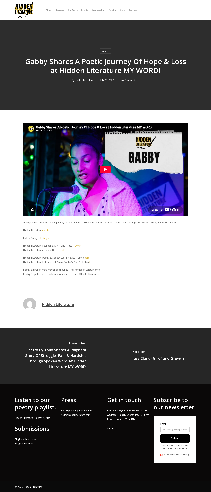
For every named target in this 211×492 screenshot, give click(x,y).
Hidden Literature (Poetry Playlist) (33, 417)
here (87, 257)
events (45, 230)
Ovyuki (78, 245)
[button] (194, 10)
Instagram (46, 238)
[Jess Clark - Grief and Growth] (158, 356)
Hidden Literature (84, 80)
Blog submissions (24, 443)
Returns (111, 428)
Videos (105, 51)
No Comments (128, 80)
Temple (61, 250)
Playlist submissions (25, 439)
